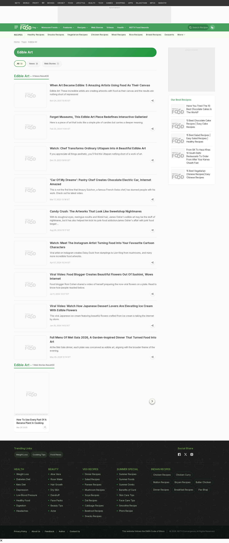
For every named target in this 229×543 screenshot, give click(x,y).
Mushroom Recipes (95, 490)
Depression (22, 490)
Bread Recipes (153, 34)
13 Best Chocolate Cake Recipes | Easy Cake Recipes (198, 123)
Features (67, 27)
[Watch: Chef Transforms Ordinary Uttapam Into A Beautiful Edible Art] (30, 158)
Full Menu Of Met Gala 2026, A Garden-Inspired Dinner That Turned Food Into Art (103, 339)
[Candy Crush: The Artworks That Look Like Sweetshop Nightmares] (30, 221)
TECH (100, 3)
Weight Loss (22, 454)
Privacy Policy (20, 531)
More (181, 34)
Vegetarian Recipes (77, 34)
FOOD (70, 3)
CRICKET (61, 3)
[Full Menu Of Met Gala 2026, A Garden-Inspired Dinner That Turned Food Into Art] (30, 347)
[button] (152, 401)
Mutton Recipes (161, 482)
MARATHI (162, 3)
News (33, 63)
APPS (130, 3)
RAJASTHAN (141, 3)
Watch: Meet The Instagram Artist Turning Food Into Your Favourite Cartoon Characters (102, 245)
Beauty (53, 469)
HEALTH (91, 3)
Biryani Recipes (183, 482)
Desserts (169, 34)
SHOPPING (120, 3)
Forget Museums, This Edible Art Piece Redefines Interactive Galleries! (99, 116)
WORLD (26, 3)
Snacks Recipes (56, 34)
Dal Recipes (91, 500)
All (19, 63)
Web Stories (97, 27)
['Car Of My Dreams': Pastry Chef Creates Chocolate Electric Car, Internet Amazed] (30, 190)
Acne (53, 511)
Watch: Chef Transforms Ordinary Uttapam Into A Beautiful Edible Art (98, 148)
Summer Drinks (126, 484)
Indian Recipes (160, 469)
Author (62, 531)
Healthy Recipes (36, 34)
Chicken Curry (183, 474)
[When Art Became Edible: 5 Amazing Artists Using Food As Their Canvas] (30, 95)
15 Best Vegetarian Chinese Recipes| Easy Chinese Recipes (198, 174)
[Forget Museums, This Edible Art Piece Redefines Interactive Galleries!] (30, 127)
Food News (55, 454)
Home (17, 42)
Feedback (49, 531)
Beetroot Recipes (94, 511)
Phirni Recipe (126, 511)
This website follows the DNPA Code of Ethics (143, 531)
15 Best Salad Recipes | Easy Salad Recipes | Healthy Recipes (198, 138)
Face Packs (57, 500)
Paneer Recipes (93, 484)
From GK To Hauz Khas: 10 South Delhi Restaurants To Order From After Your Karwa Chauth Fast (198, 156)
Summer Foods (126, 479)
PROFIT (36, 3)
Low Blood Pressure (26, 495)
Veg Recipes (90, 469)
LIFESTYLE (80, 3)
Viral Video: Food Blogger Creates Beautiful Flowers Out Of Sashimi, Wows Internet (101, 276)
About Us (36, 531)
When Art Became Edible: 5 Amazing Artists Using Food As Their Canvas (100, 85)
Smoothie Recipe (128, 505)
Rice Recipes (136, 34)
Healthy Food (23, 500)
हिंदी (43, 3)
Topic (24, 42)
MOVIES (50, 3)
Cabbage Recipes (94, 505)
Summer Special (127, 469)
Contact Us (75, 531)
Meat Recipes (119, 34)
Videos (110, 27)
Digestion (21, 505)
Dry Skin (55, 490)
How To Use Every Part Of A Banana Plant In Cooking (31, 421)
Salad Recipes (92, 479)
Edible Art (32, 42)
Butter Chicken (203, 482)
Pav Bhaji (203, 489)
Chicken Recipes (99, 34)
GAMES (109, 3)
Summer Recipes (127, 474)
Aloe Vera (56, 474)
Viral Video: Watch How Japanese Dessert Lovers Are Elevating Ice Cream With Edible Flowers (101, 308)
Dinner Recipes (93, 474)
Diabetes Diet (23, 479)
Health (120, 27)
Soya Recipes (92, 495)
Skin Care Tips (126, 495)
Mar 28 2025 (22, 427)
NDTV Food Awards (139, 27)
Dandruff (55, 495)
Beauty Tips (57, 505)
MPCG (152, 3)
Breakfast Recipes (183, 489)
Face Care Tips (127, 500)
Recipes (81, 27)
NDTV (17, 3)
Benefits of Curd (127, 490)
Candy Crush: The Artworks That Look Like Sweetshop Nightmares (96, 211)
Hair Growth (57, 484)
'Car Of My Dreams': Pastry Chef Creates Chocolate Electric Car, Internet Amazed (100, 182)
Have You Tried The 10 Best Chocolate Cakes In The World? (199, 109)
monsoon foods (49, 27)
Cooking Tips (39, 454)
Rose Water (57, 479)
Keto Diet (21, 484)
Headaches (22, 511)
